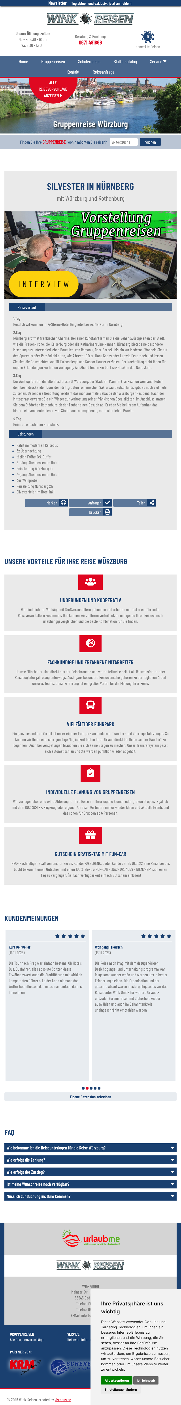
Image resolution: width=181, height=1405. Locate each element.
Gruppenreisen (53, 61)
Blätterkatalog (125, 61)
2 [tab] (87, 1088)
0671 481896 (165, 339)
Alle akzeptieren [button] (117, 1380)
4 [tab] (95, 1088)
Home (23, 61)
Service (156, 61)
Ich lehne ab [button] (146, 1380)
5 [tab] (99, 1088)
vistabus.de (63, 1399)
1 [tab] (83, 1088)
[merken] (46, 503)
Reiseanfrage (103, 71)
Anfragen (94, 502)
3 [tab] (91, 1088)
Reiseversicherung (80, 1339)
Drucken (95, 512)
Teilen (141, 502)
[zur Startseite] (90, 23)
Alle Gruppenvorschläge (26, 1339)
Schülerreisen (89, 61)
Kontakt (73, 71)
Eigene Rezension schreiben (90, 1096)
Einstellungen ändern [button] (121, 1389)
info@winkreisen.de (156, 351)
